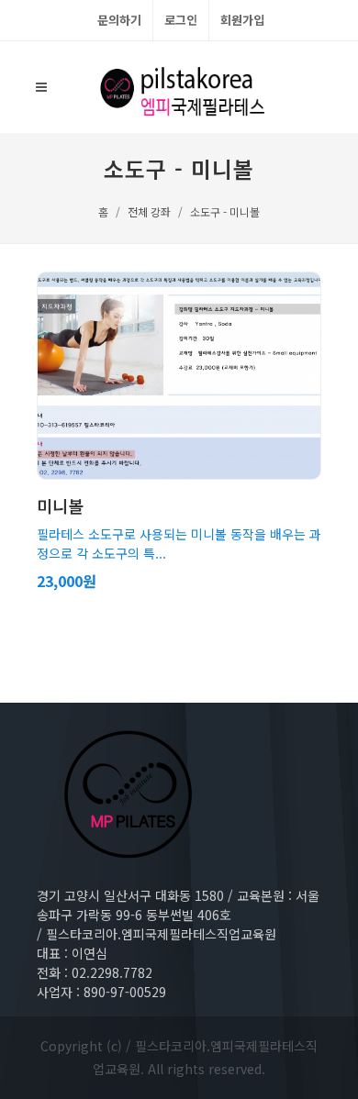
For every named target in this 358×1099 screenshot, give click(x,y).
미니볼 (60, 505)
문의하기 (119, 19)
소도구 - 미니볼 (225, 211)
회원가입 (242, 19)
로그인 (180, 19)
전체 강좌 (149, 211)
